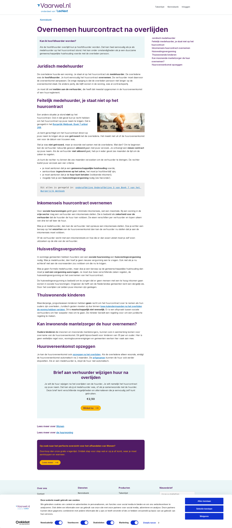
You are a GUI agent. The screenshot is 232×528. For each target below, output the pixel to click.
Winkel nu (88, 408)
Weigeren (204, 516)
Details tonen (149, 523)
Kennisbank (173, 7)
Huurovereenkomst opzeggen (167, 64)
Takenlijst (159, 7)
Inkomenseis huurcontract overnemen (171, 48)
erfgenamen (99, 357)
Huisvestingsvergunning (164, 51)
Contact (40, 494)
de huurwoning (64, 432)
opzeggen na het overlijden (87, 354)
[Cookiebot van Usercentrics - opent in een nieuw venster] (23, 523)
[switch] (84, 522)
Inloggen (186, 7)
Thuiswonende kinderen (164, 54)
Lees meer (47, 462)
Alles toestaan (204, 501)
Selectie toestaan (204, 509)
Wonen (60, 426)
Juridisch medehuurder (163, 38)
